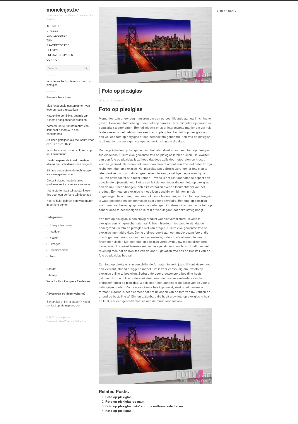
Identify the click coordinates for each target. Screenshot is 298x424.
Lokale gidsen (56, 35)
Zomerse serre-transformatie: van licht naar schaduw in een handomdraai (67, 129)
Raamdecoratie (57, 45)
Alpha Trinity (81, 321)
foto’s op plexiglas (125, 282)
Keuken (54, 31)
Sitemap (51, 275)
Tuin (49, 40)
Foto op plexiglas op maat (124, 401)
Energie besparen (59, 54)
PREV (221, 10)
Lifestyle (53, 50)
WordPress (64, 321)
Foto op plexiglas (118, 397)
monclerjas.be (62, 10)
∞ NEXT (231, 10)
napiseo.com (73, 305)
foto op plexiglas (160, 132)
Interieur (53, 26)
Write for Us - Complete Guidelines (68, 281)
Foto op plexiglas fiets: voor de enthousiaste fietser (144, 406)
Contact (52, 59)
